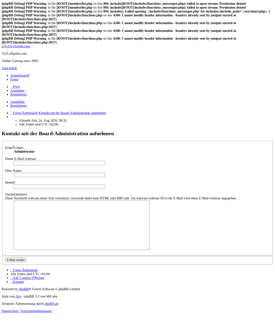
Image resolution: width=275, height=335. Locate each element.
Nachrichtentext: (16, 194)
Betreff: (10, 182)
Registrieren (18, 105)
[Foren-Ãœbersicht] (16, 46)
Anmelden (17, 102)
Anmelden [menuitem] (17, 90)
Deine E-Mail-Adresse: (21, 159)
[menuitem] (15, 86)
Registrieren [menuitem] (18, 94)
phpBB (24, 289)
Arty (18, 296)
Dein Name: (13, 170)
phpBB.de (51, 304)
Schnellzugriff (19, 75)
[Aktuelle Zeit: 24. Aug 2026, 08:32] (11, 117)
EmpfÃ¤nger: (14, 147)
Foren (14, 79)
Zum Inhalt (9, 68)
